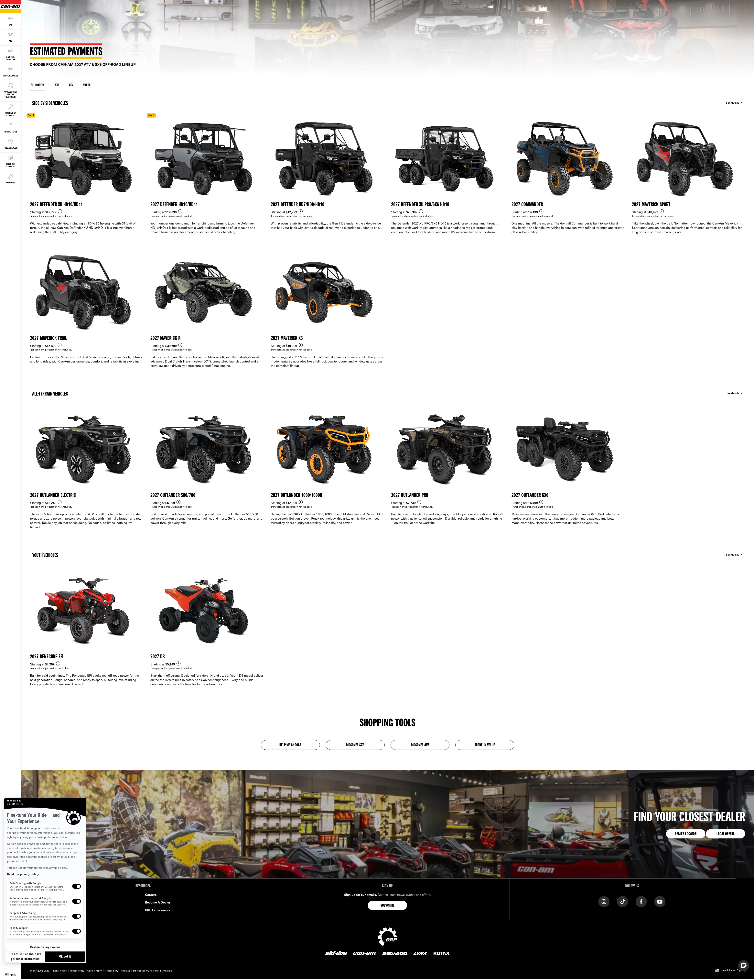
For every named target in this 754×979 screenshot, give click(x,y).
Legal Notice (60, 970)
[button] (743, 965)
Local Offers (725, 834)
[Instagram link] (603, 901)
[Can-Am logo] (364, 952)
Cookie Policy (94, 970)
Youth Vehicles (45, 555)
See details (733, 102)
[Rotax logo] (441, 952)
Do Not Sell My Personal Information (152, 970)
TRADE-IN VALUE (485, 745)
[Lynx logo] (420, 952)
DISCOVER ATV (420, 745)
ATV (71, 85)
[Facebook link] (641, 901)
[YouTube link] (659, 901)
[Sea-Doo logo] (394, 952)
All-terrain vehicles (50, 394)
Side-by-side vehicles (50, 103)
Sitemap (125, 970)
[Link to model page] (87, 180)
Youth (87, 85)
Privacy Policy (77, 970)
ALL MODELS (37, 85)
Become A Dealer (157, 902)
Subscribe (387, 906)
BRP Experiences (157, 909)
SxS (57, 85)
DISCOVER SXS (355, 745)
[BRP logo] (387, 936)
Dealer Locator (686, 834)
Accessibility (111, 970)
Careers (150, 894)
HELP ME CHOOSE (290, 745)
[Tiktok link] (622, 901)
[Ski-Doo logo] (336, 952)
